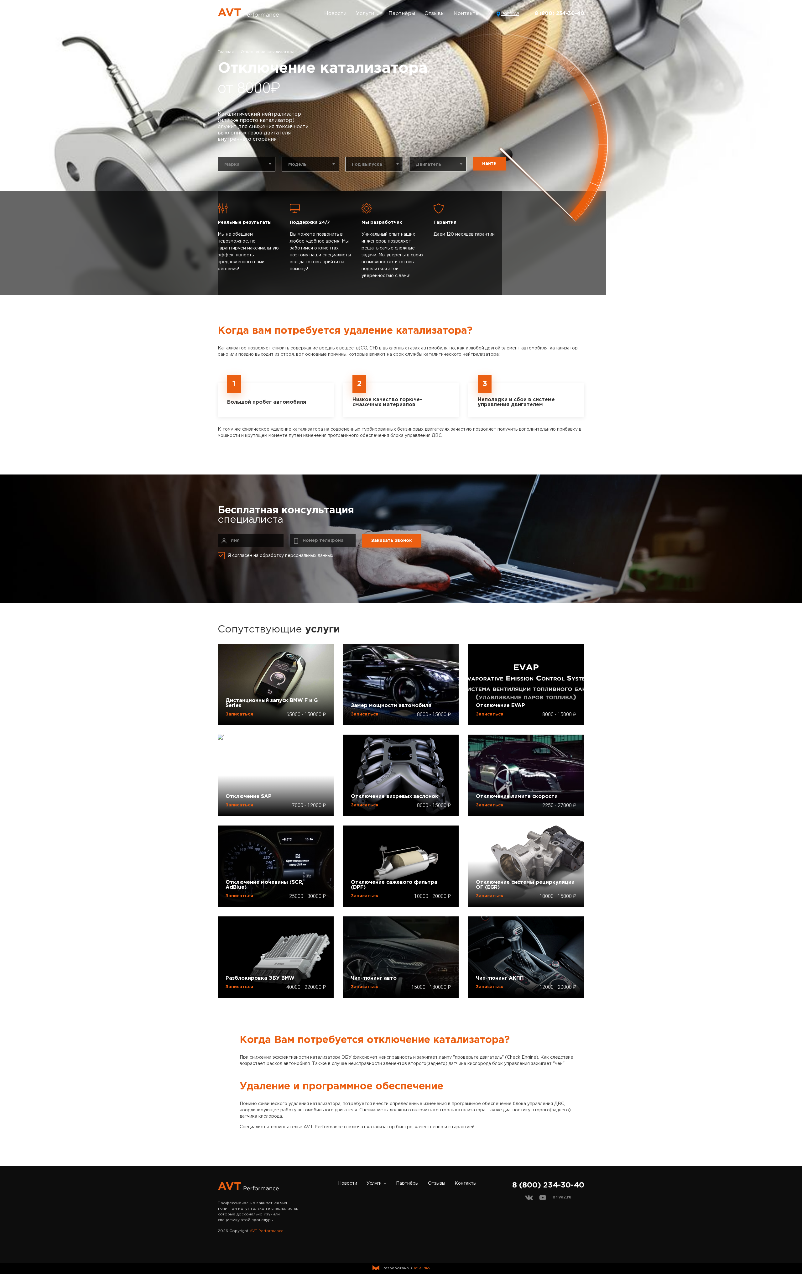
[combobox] (246, 164)
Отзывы (434, 13)
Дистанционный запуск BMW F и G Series (272, 703)
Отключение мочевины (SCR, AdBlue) (264, 885)
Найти (489, 163)
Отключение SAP (249, 796)
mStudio (422, 1268)
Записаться (239, 714)
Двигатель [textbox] (428, 164)
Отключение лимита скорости (517, 796)
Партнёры (401, 13)
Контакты (466, 13)
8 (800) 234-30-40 (559, 13)
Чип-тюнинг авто (374, 978)
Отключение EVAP (500, 705)
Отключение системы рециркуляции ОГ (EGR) (525, 885)
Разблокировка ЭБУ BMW (260, 978)
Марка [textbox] (232, 164)
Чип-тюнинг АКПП (500, 978)
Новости (335, 13)
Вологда (510, 13)
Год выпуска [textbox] (367, 164)
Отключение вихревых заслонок (394, 796)
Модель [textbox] (297, 164)
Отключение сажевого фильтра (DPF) (394, 885)
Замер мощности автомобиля (391, 705)
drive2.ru (562, 1197)
